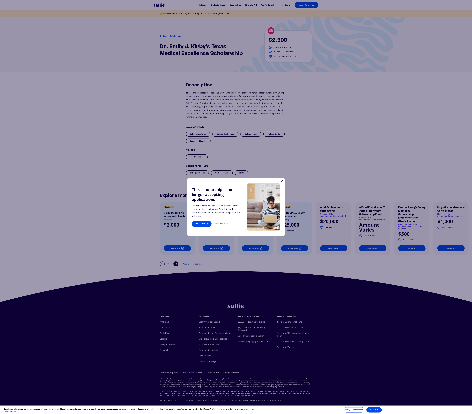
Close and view (221, 224)
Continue (374, 410)
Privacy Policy (10, 411)
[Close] (282, 181)
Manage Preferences (354, 410)
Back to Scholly (202, 224)
